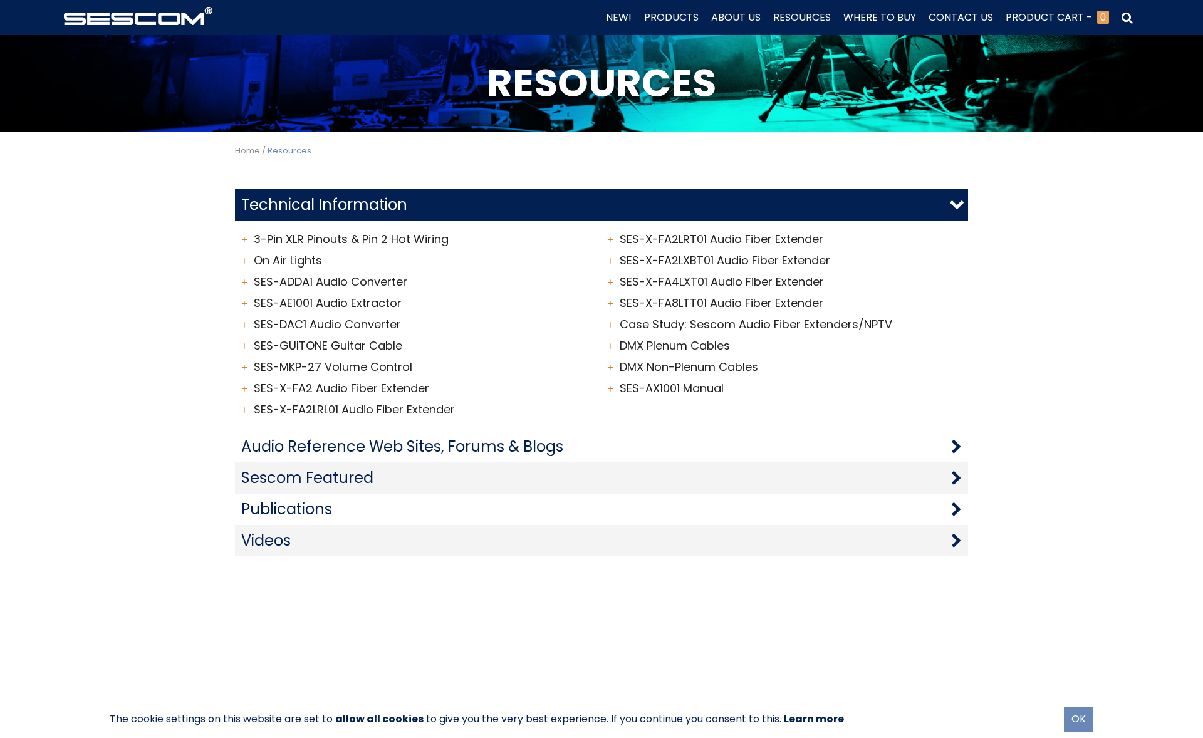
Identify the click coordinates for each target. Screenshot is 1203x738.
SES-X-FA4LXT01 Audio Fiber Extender (722, 281)
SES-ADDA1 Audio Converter (330, 281)
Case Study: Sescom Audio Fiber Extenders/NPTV (756, 324)
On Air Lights (288, 260)
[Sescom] (138, 15)
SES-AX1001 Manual (672, 388)
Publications (286, 509)
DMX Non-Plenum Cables (689, 367)
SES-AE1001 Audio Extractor (328, 303)
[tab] (601, 205)
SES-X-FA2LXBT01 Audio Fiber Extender (725, 260)
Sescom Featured (307, 477)
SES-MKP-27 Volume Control (333, 367)
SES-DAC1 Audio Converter (327, 324)
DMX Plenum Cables (675, 345)
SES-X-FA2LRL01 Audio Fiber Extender (354, 409)
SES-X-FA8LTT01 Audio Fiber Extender (721, 303)
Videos (266, 540)
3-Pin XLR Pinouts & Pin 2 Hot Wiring (351, 239)
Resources (289, 151)
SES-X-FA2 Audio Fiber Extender (341, 388)
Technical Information (324, 204)
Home (247, 151)
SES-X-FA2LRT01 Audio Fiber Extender (721, 239)
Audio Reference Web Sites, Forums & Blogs (402, 446)
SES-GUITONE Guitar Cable (328, 345)
